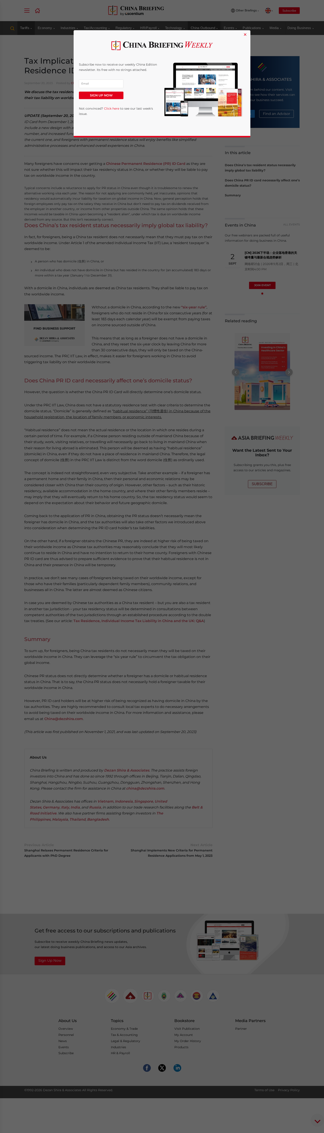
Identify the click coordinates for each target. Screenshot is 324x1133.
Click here (111, 109)
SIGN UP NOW (101, 95)
